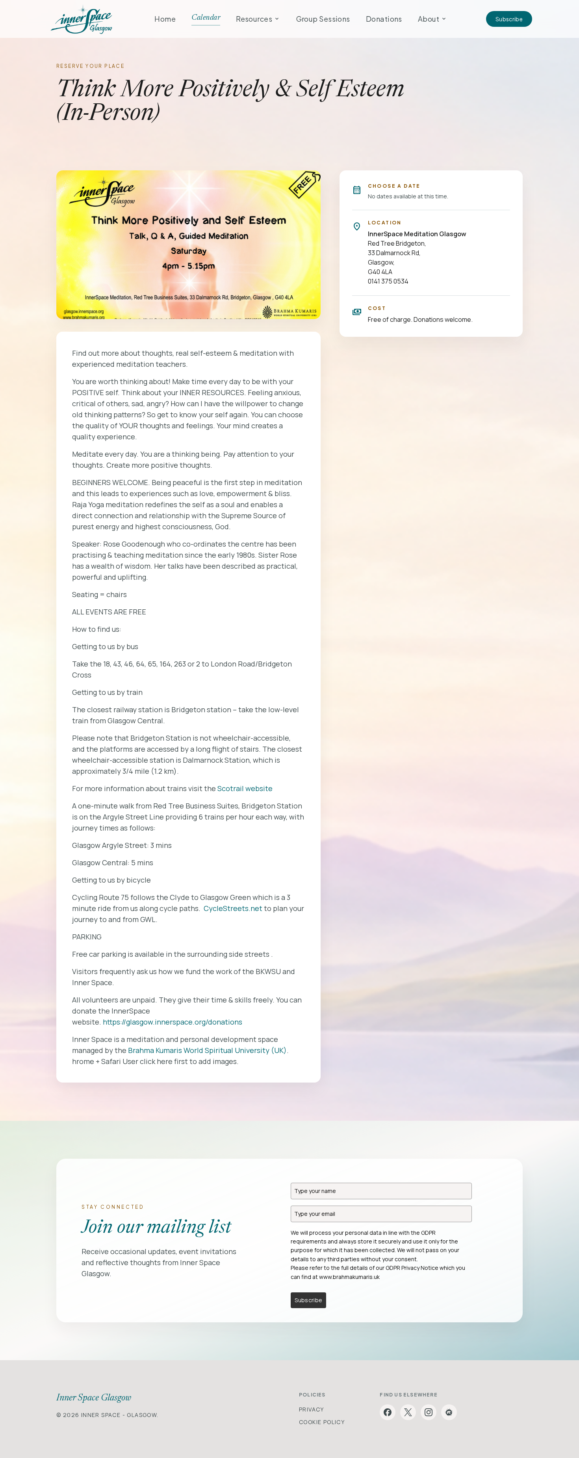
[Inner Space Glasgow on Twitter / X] (408, 1412)
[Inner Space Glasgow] (81, 19)
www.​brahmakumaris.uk (349, 1277)
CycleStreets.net (233, 908)
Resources (258, 18)
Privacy (311, 1409)
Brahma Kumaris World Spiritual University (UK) (207, 1050)
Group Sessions (323, 18)
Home (165, 18)
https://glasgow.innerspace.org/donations (172, 1022)
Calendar (205, 18)
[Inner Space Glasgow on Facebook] (387, 1412)
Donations (384, 18)
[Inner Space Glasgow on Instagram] (428, 1412)
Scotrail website (245, 788)
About (432, 18)
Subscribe (509, 18)
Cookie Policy (322, 1422)
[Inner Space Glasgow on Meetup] (449, 1412)
